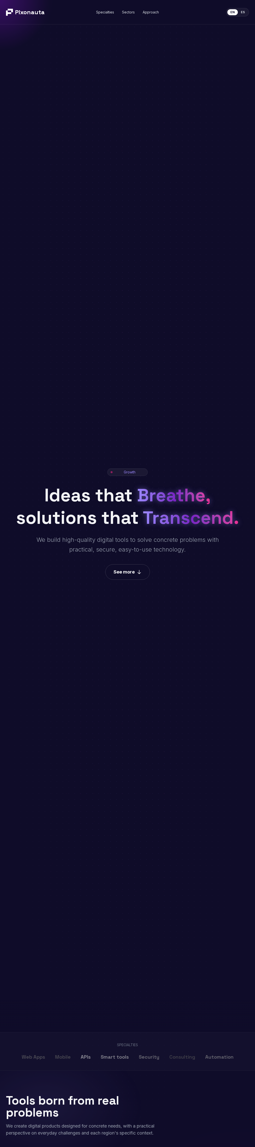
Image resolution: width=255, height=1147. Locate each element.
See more (124, 571)
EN (232, 12)
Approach (151, 12)
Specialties (105, 12)
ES (243, 12)
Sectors (128, 12)
